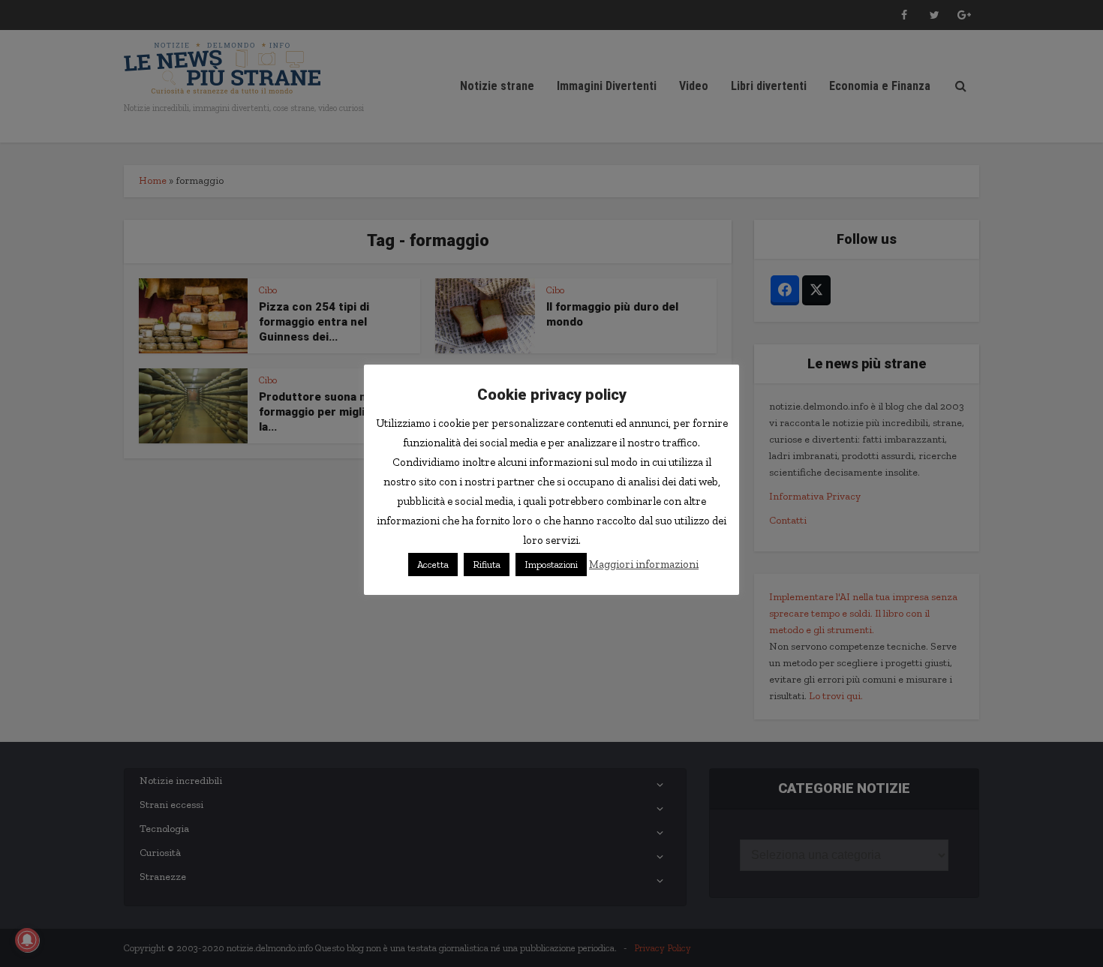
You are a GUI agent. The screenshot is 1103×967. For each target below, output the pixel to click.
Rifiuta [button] (486, 564)
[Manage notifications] (27, 940)
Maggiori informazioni (644, 564)
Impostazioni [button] (551, 564)
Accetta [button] (433, 564)
